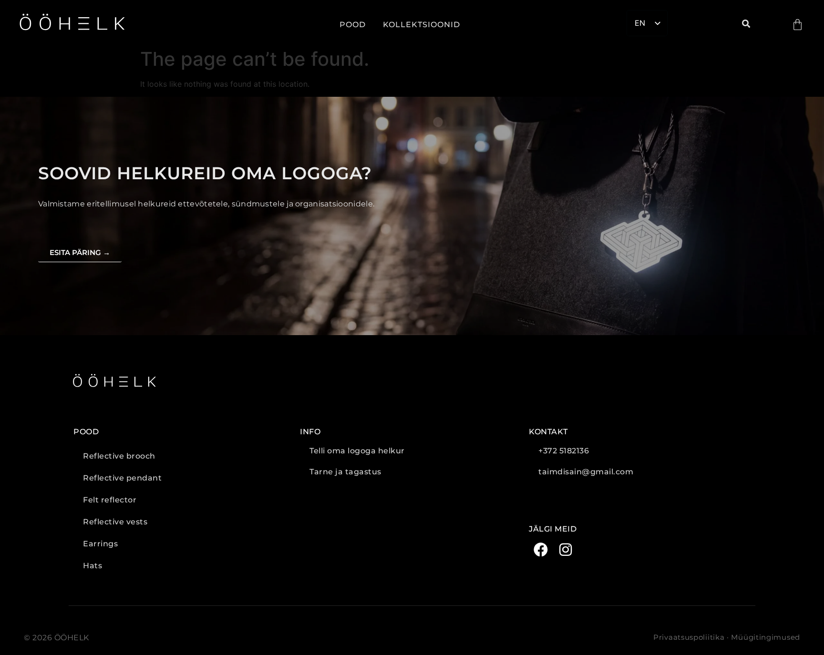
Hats (92, 565)
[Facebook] (541, 549)
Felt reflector (109, 499)
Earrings (100, 543)
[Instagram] (565, 549)
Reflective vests (115, 521)
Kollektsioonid (421, 24)
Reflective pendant (122, 477)
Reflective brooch (119, 456)
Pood (353, 24)
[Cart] (797, 24)
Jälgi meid (553, 528)
